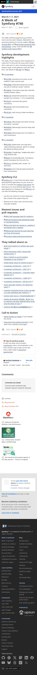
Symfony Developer (12, 360)
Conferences (23, 556)
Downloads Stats (7, 646)
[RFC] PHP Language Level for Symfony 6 (19, 216)
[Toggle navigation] (33, 6)
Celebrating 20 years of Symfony (19, 526)
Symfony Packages (8, 547)
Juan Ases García (22, 481)
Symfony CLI (7, 180)
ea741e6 (8, 107)
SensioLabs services (26, 586)
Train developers (25, 589)
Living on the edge (25, 562)
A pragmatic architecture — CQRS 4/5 (17, 278)
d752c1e (8, 163)
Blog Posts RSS (10, 402)
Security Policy (7, 553)
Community (6, 618)
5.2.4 (24, 38)
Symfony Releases (8, 550)
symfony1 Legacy (7, 562)
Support (4, 649)
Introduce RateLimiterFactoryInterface (19, 236)
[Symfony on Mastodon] (20, 657)
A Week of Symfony (25, 544)
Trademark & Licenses (9, 559)
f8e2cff (8, 158)
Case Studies (23, 547)
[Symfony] (16, 6)
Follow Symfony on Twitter (13, 317)
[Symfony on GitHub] (3, 657)
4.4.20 (18, 38)
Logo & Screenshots (8, 556)
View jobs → (29, 361)
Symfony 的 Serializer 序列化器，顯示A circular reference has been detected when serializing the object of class (19, 301)
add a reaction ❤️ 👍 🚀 (14, 34)
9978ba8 (9, 133)
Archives (7, 399)
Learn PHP (5, 604)
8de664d (9, 169)
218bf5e (8, 90)
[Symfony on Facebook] (32, 657)
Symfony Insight (24, 571)
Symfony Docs (6, 571)
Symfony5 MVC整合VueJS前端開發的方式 (17, 307)
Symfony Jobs (6, 637)
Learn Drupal (6, 610)
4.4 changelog (8, 74)
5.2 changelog (8, 117)
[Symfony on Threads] (14, 662)
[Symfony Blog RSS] (26, 662)
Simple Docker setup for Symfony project (18, 263)
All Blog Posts (23, 541)
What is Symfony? (8, 538)
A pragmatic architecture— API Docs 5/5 (17, 282)
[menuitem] (10, 541)
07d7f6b (8, 79)
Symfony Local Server (24, 185)
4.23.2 (30, 189)
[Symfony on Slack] (9, 657)
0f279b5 (8, 145)
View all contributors (9, 494)
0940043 (8, 127)
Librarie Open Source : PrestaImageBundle (18, 296)
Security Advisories (25, 568)
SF (2, 2)
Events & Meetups (8, 628)
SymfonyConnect (7, 625)
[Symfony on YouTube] (3, 662)
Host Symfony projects (27, 603)
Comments (8, 374)
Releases (22, 565)
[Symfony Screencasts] (20, 662)
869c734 (8, 96)
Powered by (23, 607)
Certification (6, 592)
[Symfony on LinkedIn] (26, 657)
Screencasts (6, 598)
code (19, 70)
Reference (5, 577)
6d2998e (9, 85)
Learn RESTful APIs (8, 613)
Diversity (22, 559)
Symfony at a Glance (9, 544)
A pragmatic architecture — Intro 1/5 (16, 266)
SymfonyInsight (14, 1)
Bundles (4, 580)
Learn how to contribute (10, 513)
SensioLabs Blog (24, 577)
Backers (4, 640)
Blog (20, 538)
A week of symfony (19, 334)
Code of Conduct (7, 643)
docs (28, 70)
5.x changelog (8, 140)
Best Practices (6, 583)
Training (4, 586)
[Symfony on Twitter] (14, 657)
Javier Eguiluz (24, 27)
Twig (21, 574)
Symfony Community (9, 622)
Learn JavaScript (7, 607)
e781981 (8, 112)
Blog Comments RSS (11, 406)
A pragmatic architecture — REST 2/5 (16, 269)
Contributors (6, 634)
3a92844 (8, 152)
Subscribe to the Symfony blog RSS (16, 322)
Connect (35, 2)
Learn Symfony (7, 568)
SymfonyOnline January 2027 (12, 11)
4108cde (8, 122)
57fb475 (8, 101)
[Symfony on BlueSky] (9, 662)
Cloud (21, 550)
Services (22, 583)
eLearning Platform (8, 589)
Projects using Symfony (10, 631)
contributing (7, 345)
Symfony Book (6, 574)
